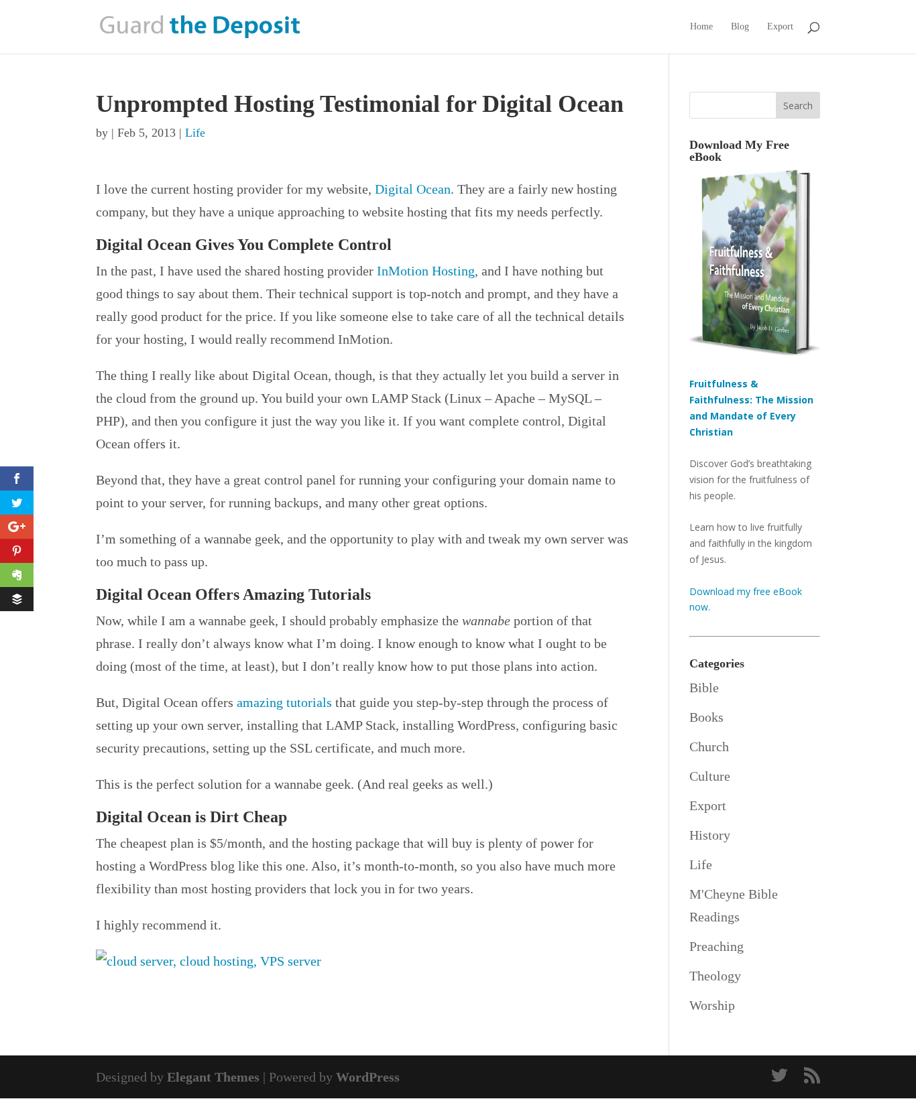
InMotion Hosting (426, 270)
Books (706, 717)
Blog (740, 26)
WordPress (368, 1077)
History (709, 835)
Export (780, 26)
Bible (704, 687)
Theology (715, 975)
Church (709, 746)
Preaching (716, 946)
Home (701, 26)
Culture (709, 776)
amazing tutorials (284, 702)
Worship (712, 1005)
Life (195, 132)
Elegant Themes (213, 1077)
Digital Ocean (413, 189)
